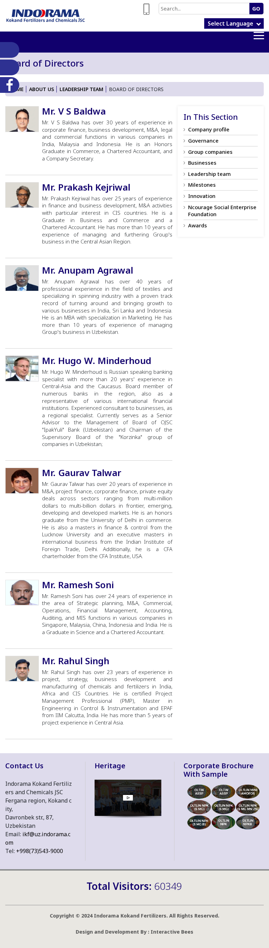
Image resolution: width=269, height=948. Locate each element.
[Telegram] (8, 67)
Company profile (208, 129)
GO (256, 8)
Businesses (202, 162)
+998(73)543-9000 (39, 851)
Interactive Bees (172, 931)
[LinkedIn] (8, 50)
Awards (197, 225)
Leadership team (81, 89)
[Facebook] (8, 85)
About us (41, 89)
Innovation (201, 195)
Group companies (210, 151)
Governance (203, 140)
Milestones (202, 184)
